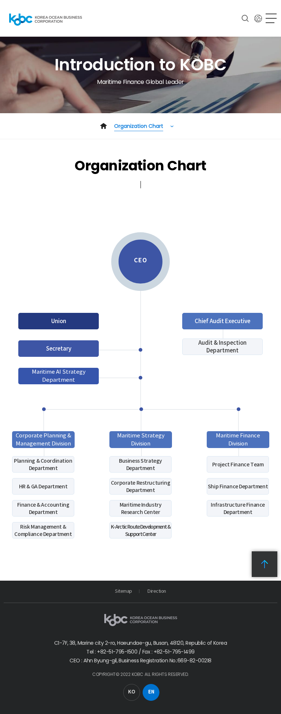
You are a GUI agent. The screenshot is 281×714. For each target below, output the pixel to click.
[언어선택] (258, 18)
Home (103, 126)
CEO (140, 260)
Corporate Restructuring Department (140, 486)
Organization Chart (138, 126)
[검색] (245, 18)
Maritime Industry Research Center (141, 508)
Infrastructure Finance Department (238, 508)
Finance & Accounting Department (43, 508)
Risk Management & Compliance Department (43, 530)
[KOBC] (45, 19)
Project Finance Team (238, 464)
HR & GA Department (43, 486)
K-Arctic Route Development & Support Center (140, 530)
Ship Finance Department (238, 486)
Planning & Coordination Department (43, 464)
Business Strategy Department (140, 464)
